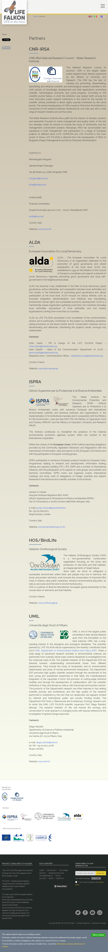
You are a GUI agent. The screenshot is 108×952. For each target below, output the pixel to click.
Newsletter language (82, 878)
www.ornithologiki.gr (48, 603)
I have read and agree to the (89, 883)
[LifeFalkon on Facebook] (85, 912)
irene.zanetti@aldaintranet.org (43, 352)
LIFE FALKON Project (68, 923)
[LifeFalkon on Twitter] (78, 912)
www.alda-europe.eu (48, 368)
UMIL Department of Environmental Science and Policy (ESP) (66, 650)
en (92, 16)
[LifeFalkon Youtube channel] (92, 912)
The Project (51, 870)
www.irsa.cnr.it (44, 229)
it (98, 16)
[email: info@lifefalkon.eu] (99, 912)
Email (7, 48)
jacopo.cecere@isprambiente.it (51, 508)
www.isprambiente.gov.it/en (51, 527)
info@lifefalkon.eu (37, 184)
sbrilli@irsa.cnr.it (36, 216)
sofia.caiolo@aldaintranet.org (43, 346)
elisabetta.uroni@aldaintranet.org (87, 356)
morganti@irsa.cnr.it (38, 178)
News (51, 878)
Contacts (60, 878)
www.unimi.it (44, 761)
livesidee (103, 923)
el (104, 16)
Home (35, 16)
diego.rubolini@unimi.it (47, 742)
